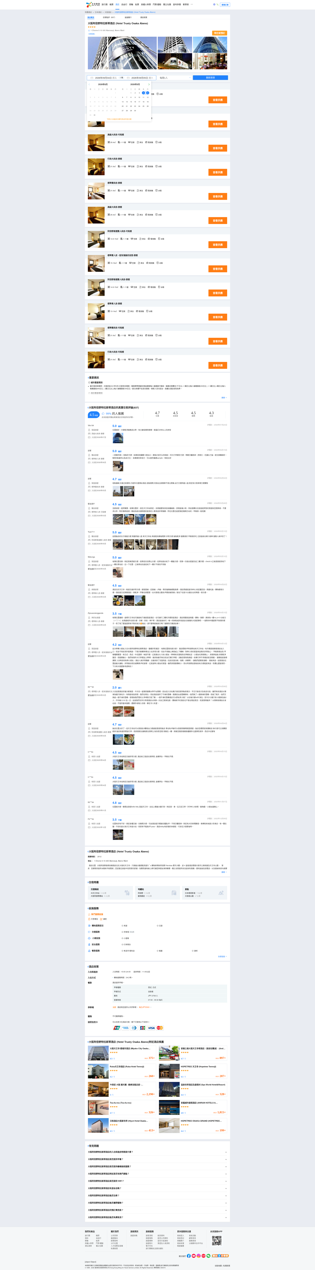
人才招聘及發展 (117, 1246)
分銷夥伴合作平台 (196, 1243)
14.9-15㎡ (114, 239)
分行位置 (114, 1243)
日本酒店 (98, 12)
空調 (132, 142)
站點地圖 (218, 1265)
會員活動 (192, 1235)
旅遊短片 (149, 1243)
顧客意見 (192, 1238)
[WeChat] (208, 1256)
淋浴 (141, 142)
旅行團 (105, 4)
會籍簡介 (180, 1240)
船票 (137, 4)
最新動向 (114, 1238)
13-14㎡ (113, 311)
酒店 (117, 4)
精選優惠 (180, 1246)
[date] (104, 77)
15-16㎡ (113, 263)
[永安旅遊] (93, 5)
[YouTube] (194, 1256)
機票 (111, 4)
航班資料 (161, 1235)
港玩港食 (88, 1246)
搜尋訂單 (225, 4)
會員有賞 (180, 1243)
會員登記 (180, 1238)
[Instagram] (199, 1256)
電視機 (150, 142)
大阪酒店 (108, 12)
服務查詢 (192, 1240)
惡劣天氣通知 (163, 1240)
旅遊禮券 (149, 1240)
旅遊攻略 (133, 1235)
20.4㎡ (113, 142)
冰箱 (161, 94)
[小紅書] (203, 1256)
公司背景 (114, 1235)
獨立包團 (167, 4)
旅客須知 (149, 1235)
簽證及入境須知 (164, 1243)
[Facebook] (189, 1256)
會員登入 (180, 1235)
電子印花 (149, 1246)
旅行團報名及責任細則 (154, 1248)
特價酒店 (88, 12)
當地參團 (177, 4)
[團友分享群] (220, 1256)
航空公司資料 (163, 1238)
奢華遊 (186, 4)
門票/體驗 (157, 4)
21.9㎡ (113, 166)
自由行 (124, 4)
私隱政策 (114, 1248)
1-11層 (123, 142)
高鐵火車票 (146, 4)
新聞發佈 (114, 1240)
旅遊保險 (149, 1238)
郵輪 (131, 4)
